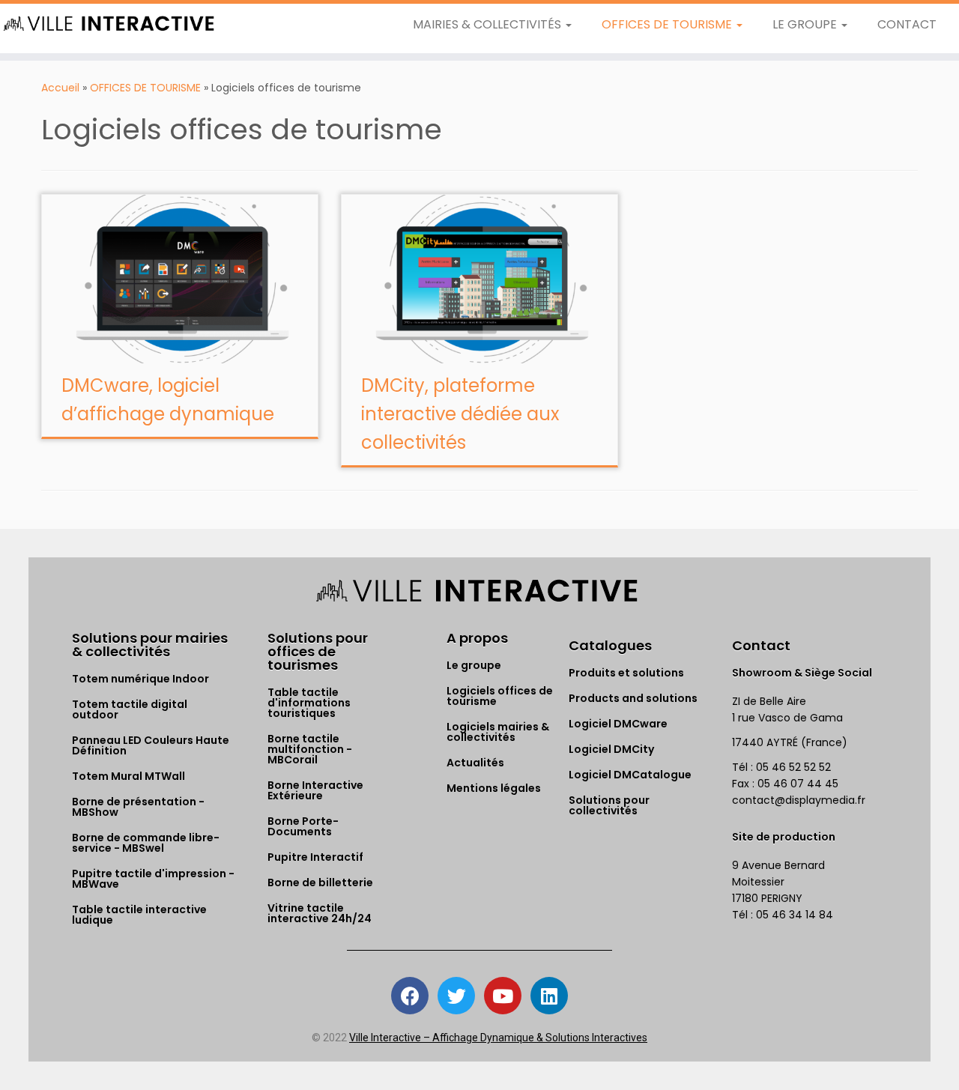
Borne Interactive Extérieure (315, 790)
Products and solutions (633, 698)
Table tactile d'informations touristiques (309, 703)
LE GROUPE (806, 24)
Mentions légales (494, 788)
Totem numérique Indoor (140, 678)
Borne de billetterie (320, 882)
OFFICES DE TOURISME (668, 24)
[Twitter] (456, 995)
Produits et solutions (626, 672)
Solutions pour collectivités (609, 805)
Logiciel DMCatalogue (630, 774)
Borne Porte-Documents (303, 826)
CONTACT (907, 24)
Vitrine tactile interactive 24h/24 (319, 913)
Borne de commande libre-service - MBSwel (146, 843)
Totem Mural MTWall (128, 776)
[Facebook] (410, 995)
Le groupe (474, 665)
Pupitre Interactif (315, 857)
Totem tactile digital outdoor (129, 709)
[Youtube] (502, 995)
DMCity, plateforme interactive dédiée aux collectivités (460, 414)
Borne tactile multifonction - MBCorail (309, 749)
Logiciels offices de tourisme (500, 696)
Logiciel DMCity (611, 749)
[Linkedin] (549, 995)
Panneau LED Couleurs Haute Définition (150, 745)
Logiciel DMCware (618, 723)
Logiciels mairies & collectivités (498, 732)
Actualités (475, 762)
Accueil (60, 87)
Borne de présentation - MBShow (138, 807)
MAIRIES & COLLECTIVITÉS (488, 24)
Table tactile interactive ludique (139, 914)
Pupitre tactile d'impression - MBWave (153, 878)
